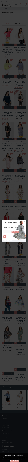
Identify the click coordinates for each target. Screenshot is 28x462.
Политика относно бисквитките (16, 458)
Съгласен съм (14, 460)
